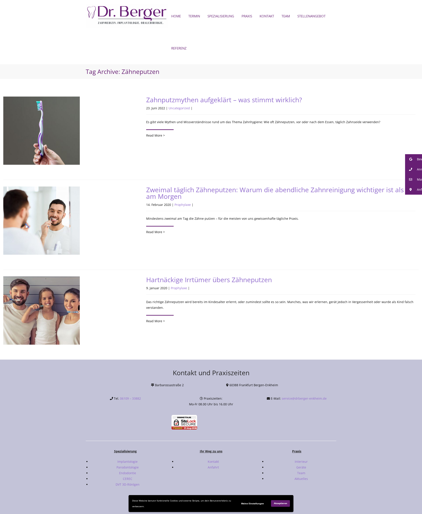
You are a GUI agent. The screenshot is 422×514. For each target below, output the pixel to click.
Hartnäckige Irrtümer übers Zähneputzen (209, 279)
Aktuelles (301, 479)
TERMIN (194, 16)
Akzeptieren (280, 503)
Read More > (155, 135)
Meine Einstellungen (252, 503)
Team (301, 473)
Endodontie (127, 473)
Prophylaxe (183, 205)
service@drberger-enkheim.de (304, 398)
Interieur (301, 461)
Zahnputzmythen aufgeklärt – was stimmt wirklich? (224, 99)
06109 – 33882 (130, 398)
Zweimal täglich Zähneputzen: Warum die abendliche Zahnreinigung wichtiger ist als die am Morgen (280, 193)
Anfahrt (213, 467)
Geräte (301, 467)
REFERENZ (179, 48)
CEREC (127, 479)
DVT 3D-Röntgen (128, 484)
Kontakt (213, 461)
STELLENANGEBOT (311, 16)
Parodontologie (127, 467)
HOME (176, 16)
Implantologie (127, 461)
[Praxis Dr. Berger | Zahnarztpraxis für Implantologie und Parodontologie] (127, 16)
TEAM (286, 16)
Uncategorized (179, 108)
